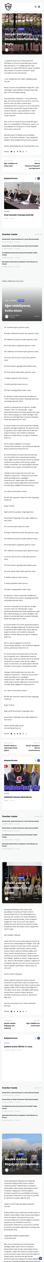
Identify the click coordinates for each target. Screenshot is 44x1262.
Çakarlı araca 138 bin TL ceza (18, 1046)
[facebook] (11, 151)
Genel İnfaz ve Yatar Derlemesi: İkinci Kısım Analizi (20, 246)
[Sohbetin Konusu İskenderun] (22, 777)
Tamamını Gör (38, 234)
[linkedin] (20, 151)
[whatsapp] (23, 151)
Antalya (21, 878)
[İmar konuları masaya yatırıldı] (22, 195)
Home (6, 29)
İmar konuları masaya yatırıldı (18, 215)
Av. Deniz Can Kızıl (7, 242)
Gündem (21, 29)
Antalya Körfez (14, 315)
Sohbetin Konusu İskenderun (18, 797)
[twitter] (14, 151)
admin (11, 49)
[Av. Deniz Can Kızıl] (8, 7)
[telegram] (17, 151)
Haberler (13, 29)
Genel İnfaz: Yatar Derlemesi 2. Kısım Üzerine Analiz (20, 239)
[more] (26, 151)
